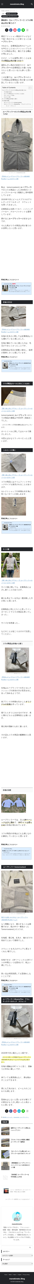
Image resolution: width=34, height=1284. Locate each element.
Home (5, 1274)
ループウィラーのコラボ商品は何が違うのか (14, 90)
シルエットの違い (10, 95)
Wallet (10, 1274)
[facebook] (10, 30)
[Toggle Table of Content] (29, 87)
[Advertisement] (17, 253)
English (19, 1274)
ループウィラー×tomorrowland (14, 102)
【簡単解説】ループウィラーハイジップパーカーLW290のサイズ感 (20, 1165)
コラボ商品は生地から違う (10, 98)
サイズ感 (8, 97)
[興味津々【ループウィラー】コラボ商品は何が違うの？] (19, 30)
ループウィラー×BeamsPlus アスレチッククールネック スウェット (18, 104)
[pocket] (15, 30)
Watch (14, 1274)
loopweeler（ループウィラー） (21, 1117)
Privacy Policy (26, 1274)
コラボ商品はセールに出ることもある (15, 93)
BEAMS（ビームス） (8, 1117)
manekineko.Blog (17, 4)
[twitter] (6, 30)
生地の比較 (6, 100)
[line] (23, 30)
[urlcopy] (27, 30)
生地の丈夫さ (9, 92)
